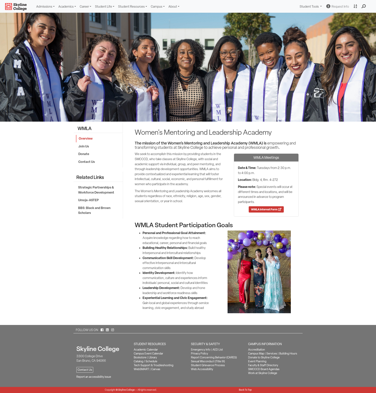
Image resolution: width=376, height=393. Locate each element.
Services (271, 353)
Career (84, 6)
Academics (66, 6)
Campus (156, 6)
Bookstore (140, 357)
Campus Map (256, 353)
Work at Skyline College (262, 373)
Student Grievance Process (208, 365)
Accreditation (256, 349)
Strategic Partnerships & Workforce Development (96, 190)
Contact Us (86, 162)
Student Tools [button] (311, 7)
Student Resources (131, 6)
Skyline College (126, 389)
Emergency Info (200, 349)
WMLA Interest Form (264, 209)
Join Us (83, 146)
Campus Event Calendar (148, 353)
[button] (364, 6)
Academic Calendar (146, 349)
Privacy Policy (199, 353)
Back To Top (245, 389)
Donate (83, 154)
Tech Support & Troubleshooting (153, 365)
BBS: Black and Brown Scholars (94, 210)
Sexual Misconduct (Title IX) (208, 361)
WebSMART (141, 369)
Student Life (103, 6)
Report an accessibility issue (93, 377)
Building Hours (288, 353)
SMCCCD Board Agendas (263, 369)
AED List (217, 349)
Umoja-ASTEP (88, 200)
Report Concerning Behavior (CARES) (214, 357)
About (172, 6)
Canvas (155, 369)
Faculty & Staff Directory (263, 365)
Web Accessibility (202, 369)
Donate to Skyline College (264, 357)
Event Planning (257, 361)
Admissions (44, 6)
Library (153, 357)
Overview (86, 138)
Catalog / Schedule (145, 361)
